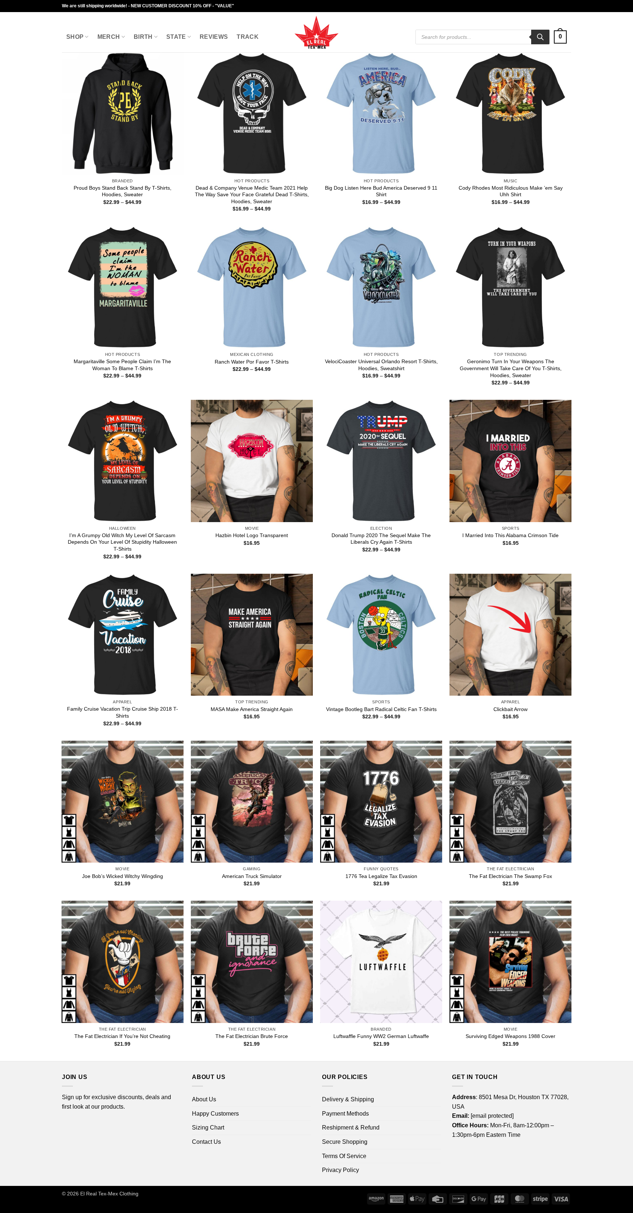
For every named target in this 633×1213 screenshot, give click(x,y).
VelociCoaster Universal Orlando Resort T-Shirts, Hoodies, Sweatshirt (381, 364)
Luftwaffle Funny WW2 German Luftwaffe (381, 1036)
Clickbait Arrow (510, 709)
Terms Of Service (344, 1156)
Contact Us (206, 1142)
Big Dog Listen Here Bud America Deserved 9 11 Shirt (381, 191)
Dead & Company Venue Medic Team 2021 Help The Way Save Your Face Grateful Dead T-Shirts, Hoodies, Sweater (252, 194)
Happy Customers (215, 1113)
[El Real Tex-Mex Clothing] (316, 32)
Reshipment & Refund (351, 1127)
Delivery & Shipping (348, 1099)
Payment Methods (345, 1113)
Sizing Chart (208, 1127)
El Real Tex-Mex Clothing (109, 1194)
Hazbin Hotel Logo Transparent (251, 535)
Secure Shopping (344, 1142)
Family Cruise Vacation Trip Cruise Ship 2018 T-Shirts (122, 712)
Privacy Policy (340, 1170)
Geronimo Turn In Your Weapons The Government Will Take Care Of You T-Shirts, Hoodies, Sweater (511, 368)
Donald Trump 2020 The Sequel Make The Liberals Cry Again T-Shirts (381, 538)
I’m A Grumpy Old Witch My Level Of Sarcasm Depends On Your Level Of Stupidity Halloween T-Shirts (122, 542)
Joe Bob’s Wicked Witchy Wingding (122, 876)
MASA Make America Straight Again (252, 709)
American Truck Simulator (252, 876)
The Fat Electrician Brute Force (251, 1036)
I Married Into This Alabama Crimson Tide (510, 535)
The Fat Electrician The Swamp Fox (510, 876)
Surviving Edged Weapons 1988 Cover (510, 1036)
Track (248, 37)
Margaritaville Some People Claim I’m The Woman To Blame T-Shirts (122, 364)
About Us (204, 1099)
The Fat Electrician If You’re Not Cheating (122, 1036)
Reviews (214, 37)
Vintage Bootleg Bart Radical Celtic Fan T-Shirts (381, 709)
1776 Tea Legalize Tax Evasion (381, 876)
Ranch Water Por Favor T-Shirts (252, 362)
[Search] (540, 37)
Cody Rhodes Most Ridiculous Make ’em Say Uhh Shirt (511, 191)
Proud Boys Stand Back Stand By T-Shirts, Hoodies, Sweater (122, 191)
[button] (560, 37)
